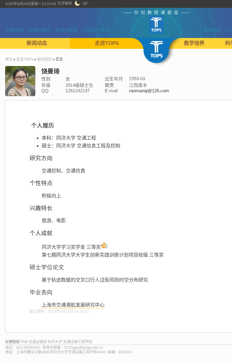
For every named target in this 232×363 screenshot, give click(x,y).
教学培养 (194, 43)
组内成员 (44, 59)
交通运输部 (38, 342)
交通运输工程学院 (77, 342)
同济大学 (55, 342)
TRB (24, 342)
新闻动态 (37, 43)
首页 (8, 59)
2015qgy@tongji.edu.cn (83, 348)
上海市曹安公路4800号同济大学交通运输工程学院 (56, 352)
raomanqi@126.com (149, 90)
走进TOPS (107, 43)
